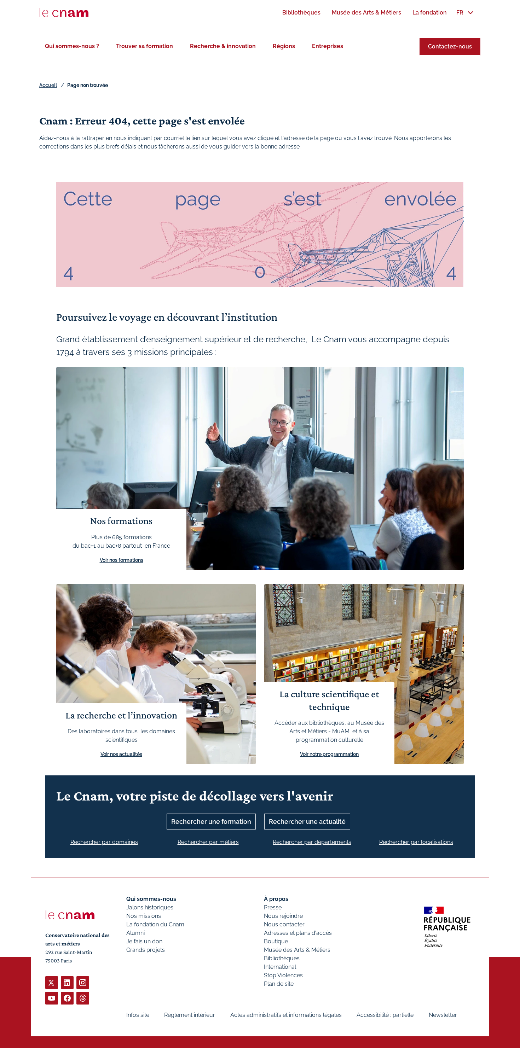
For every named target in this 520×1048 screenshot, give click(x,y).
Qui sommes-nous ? (72, 46)
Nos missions (143, 916)
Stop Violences (283, 975)
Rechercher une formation (211, 821)
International (280, 966)
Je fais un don (144, 941)
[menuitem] (301, 12)
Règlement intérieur (189, 1015)
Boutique (276, 941)
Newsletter (443, 1015)
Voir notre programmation (329, 754)
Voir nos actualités (121, 754)
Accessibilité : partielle (385, 1015)
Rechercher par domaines (104, 842)
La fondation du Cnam (155, 924)
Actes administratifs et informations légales (286, 1015)
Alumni (135, 933)
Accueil (48, 85)
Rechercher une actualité (307, 821)
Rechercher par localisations (416, 842)
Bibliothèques (282, 958)
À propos (276, 899)
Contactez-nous (450, 46)
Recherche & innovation (223, 46)
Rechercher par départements (312, 842)
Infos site (137, 1015)
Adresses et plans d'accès (298, 933)
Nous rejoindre (283, 916)
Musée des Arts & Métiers (297, 950)
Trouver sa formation (144, 46)
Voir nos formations (121, 560)
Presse (273, 907)
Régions (284, 46)
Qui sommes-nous (151, 899)
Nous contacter (284, 924)
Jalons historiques (149, 907)
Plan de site (279, 983)
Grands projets (145, 950)
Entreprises (327, 46)
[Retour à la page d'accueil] (64, 13)
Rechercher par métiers (208, 842)
